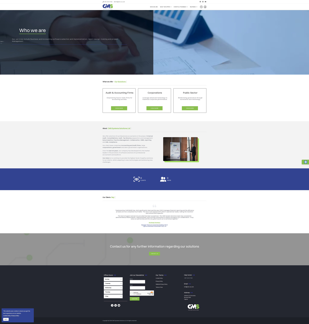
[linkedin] (115, 305)
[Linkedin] (202, 1)
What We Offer (165, 7)
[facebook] (112, 305)
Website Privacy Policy (161, 284)
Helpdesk (193, 7)
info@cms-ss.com (120, 1)
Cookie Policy (159, 278)
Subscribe (135, 298)
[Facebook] (200, 1)
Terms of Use (159, 287)
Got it (5, 319)
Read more (119, 108)
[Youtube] (205, 1)
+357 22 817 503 (108, 1)
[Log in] (205, 7)
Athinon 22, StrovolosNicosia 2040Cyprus (190, 297)
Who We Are (154, 7)
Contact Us (154, 253)
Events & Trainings (180, 7)
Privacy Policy (159, 281)
